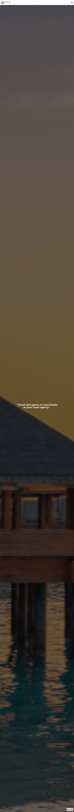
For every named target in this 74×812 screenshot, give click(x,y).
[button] (72, 2)
